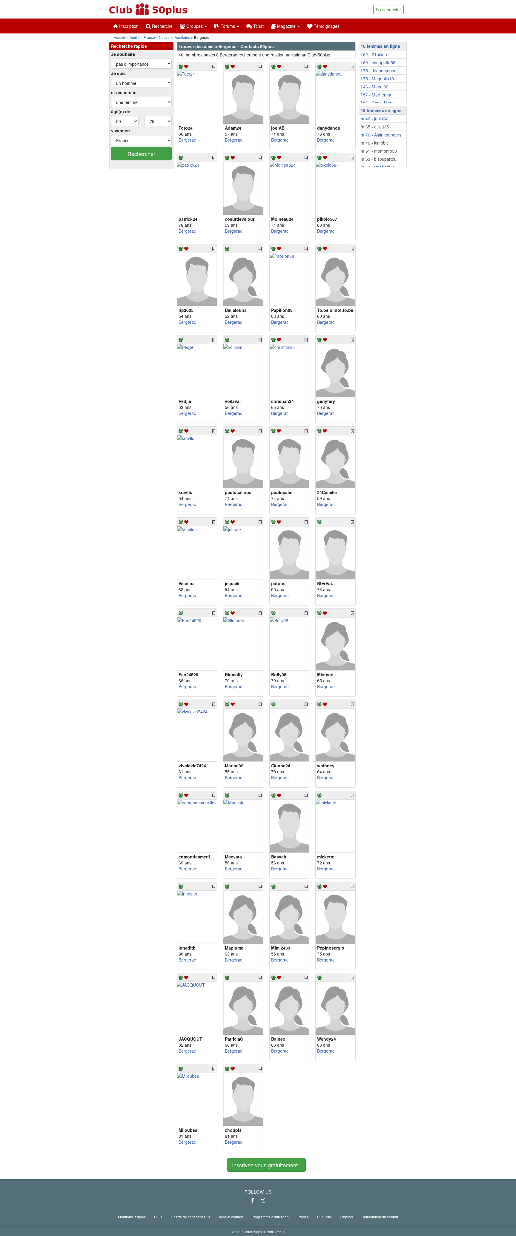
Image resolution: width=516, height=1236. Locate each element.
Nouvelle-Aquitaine (174, 37)
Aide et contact (231, 1216)
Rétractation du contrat (379, 1216)
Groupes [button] (194, 26)
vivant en (120, 131)
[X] (262, 1200)
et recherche (123, 92)
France (149, 37)
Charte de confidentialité (191, 1216)
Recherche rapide (129, 46)
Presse (303, 1216)
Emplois (346, 1216)
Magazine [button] (286, 26)
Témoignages (326, 26)
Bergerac (187, 140)
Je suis (118, 73)
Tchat (258, 26)
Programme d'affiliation (270, 1216)
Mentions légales (132, 1216)
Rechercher (141, 153)
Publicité (324, 1216)
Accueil (120, 37)
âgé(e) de (120, 111)
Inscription (128, 26)
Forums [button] (227, 26)
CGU (158, 1216)
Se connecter (388, 10)
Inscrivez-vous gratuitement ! (266, 1165)
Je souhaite (123, 54)
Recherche (162, 26)
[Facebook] (252, 1200)
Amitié (135, 37)
